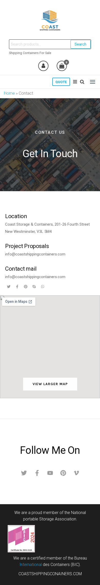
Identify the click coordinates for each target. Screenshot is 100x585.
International (30, 564)
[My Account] (43, 66)
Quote (61, 82)
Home (9, 93)
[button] (92, 82)
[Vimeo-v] (76, 473)
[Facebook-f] (37, 473)
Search (80, 44)
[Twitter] (24, 473)
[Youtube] (50, 473)
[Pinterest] (63, 473)
